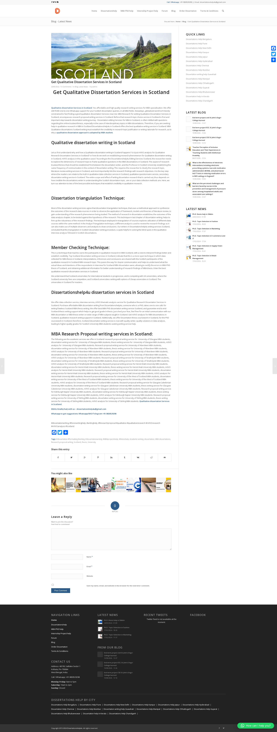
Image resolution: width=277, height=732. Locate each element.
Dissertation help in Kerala (197, 96)
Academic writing (136, 439)
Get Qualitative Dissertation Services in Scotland (86, 82)
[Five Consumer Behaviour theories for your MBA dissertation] (275, 366)
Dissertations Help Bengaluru (199, 39)
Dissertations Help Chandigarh (199, 100)
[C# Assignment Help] (133, 485)
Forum (54, 638)
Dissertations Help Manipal (198, 78)
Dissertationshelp (59, 624)
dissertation (149, 439)
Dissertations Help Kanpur (197, 52)
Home (178, 21)
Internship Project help (61, 633)
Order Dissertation (59, 646)
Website (90, 576)
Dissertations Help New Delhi (198, 48)
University (92, 442)
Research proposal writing (62, 442)
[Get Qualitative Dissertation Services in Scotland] (111, 56)
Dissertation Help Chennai (197, 65)
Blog (184, 21)
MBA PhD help (57, 629)
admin (94, 87)
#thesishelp (124, 439)
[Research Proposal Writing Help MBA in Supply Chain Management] (88, 485)
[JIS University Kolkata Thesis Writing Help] (118, 485)
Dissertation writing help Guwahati (201, 74)
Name (90, 556)
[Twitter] (223, 728)
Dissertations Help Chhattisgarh (200, 83)
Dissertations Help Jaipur (197, 56)
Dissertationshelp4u (74, 728)
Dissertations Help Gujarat (197, 87)
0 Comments (66, 87)
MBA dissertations (162, 439)
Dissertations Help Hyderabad (199, 61)
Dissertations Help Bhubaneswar (200, 92)
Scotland (88, 108)
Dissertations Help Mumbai (198, 70)
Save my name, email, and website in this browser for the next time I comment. (118, 586)
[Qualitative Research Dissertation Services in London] (103, 485)
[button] (255, 726)
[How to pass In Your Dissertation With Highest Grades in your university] (58, 485)
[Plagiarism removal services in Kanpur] (163, 485)
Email (89, 566)
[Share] (273, 60)
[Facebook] (219, 728)
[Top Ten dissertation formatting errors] (148, 485)
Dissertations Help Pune (196, 43)
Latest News (83, 87)
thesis (84, 442)
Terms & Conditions (59, 651)
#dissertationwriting (93, 439)
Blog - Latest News (61, 21)
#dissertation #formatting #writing (70, 439)
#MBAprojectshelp (110, 439)
